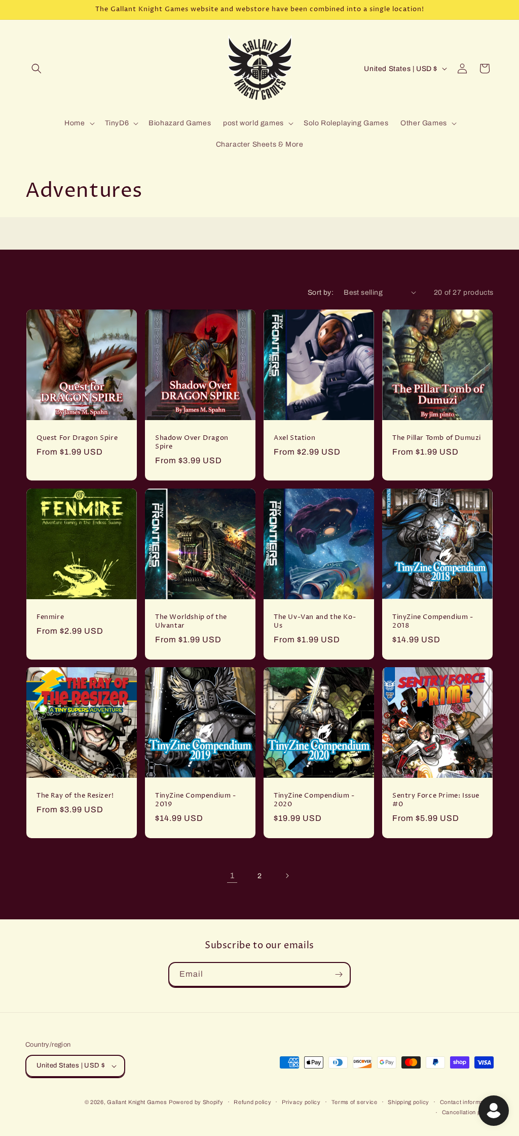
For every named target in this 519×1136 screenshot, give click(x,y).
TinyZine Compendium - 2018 (432, 621)
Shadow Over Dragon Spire (192, 442)
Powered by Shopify (196, 1102)
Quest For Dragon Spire (77, 438)
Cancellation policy (468, 1112)
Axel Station (294, 438)
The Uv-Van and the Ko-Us (315, 621)
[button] (36, 68)
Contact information (467, 1102)
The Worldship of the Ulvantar (191, 621)
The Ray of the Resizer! (75, 795)
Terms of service (354, 1102)
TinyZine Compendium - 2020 (314, 800)
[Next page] (287, 876)
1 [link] (232, 875)
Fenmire (50, 617)
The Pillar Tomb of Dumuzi (436, 438)
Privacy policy (301, 1102)
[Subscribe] (338, 974)
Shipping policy (408, 1102)
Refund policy (252, 1102)
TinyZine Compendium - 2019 (195, 800)
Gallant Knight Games (137, 1102)
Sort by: (320, 292)
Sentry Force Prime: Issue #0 (435, 800)
